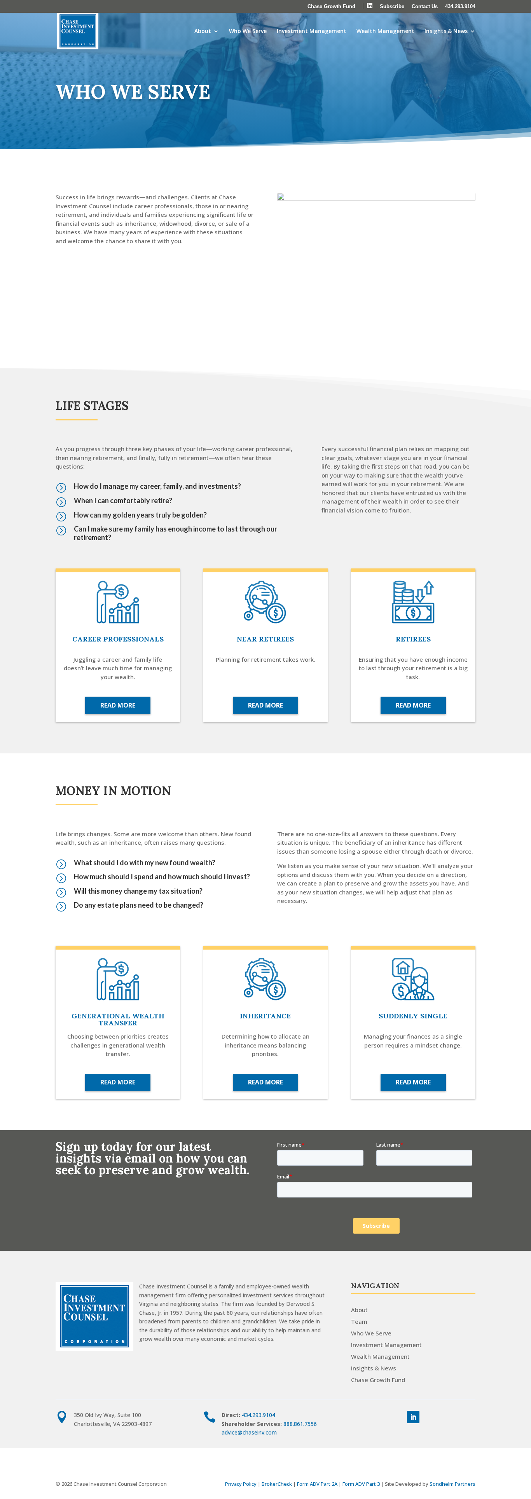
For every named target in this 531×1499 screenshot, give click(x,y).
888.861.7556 (300, 1424)
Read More (117, 705)
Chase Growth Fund (331, 6)
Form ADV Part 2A (317, 1483)
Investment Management (311, 31)
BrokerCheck (277, 1483)
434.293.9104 (460, 6)
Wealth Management (385, 31)
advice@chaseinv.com (249, 1432)
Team (359, 1321)
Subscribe (392, 6)
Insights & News (446, 31)
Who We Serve (248, 31)
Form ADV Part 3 (361, 1483)
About (202, 31)
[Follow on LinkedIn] (413, 1417)
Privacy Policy (241, 1483)
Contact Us (425, 6)
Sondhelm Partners (452, 1483)
